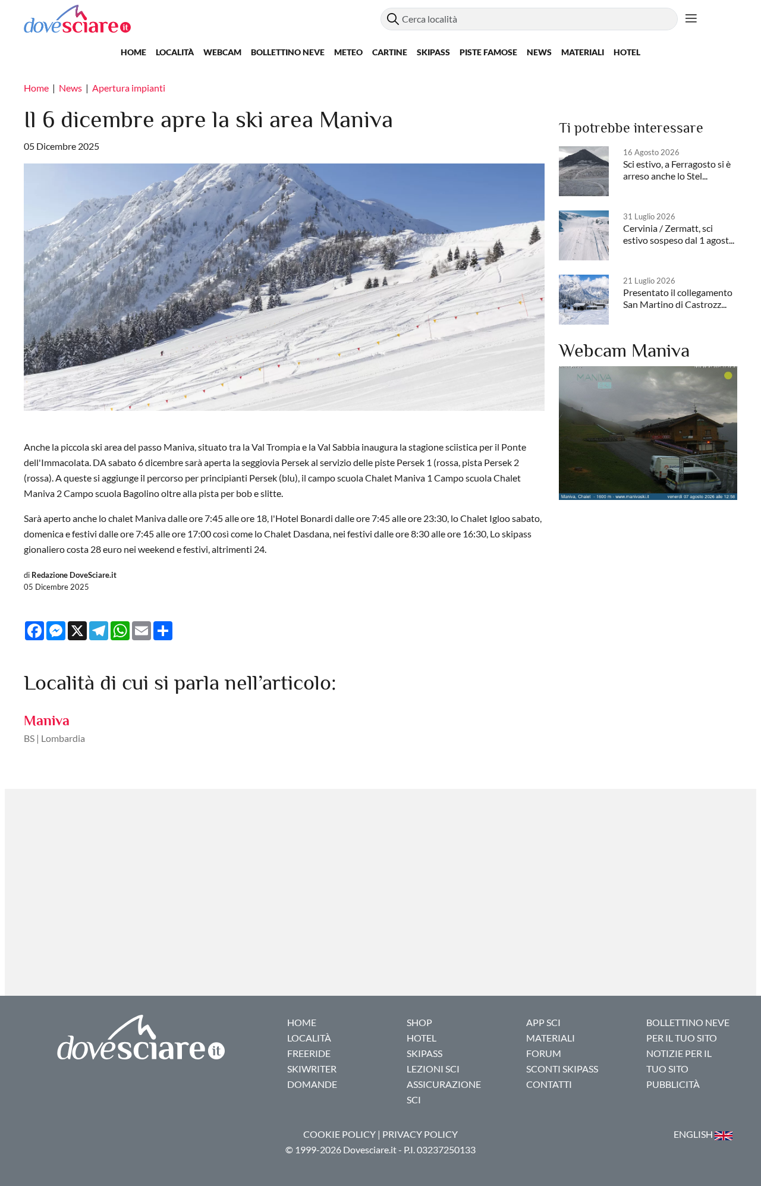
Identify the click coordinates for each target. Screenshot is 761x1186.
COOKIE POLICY (339, 1134)
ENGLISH (694, 1134)
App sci (543, 1022)
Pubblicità (673, 1084)
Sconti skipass (562, 1068)
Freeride (309, 1053)
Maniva (47, 720)
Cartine (389, 52)
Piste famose (488, 52)
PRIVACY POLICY (420, 1134)
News (539, 52)
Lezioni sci (433, 1068)
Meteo (348, 52)
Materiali (582, 52)
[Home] (202, 19)
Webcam (222, 52)
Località (175, 52)
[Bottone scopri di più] (691, 19)
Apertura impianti (128, 87)
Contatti (549, 1084)
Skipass (433, 52)
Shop (419, 1022)
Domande (312, 1084)
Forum (543, 1053)
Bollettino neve (288, 52)
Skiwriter (312, 1068)
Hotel (627, 52)
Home (133, 52)
